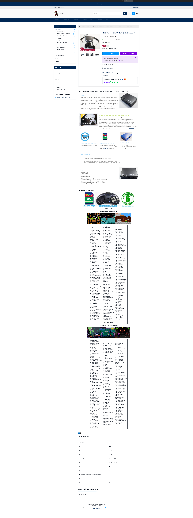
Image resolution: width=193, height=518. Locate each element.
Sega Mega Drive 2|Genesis (98, 26)
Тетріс (58, 40)
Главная (57, 19)
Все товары (66, 19)
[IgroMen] (56, 16)
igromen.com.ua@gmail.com (63, 97)
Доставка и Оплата (60, 55)
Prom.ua (103, 504)
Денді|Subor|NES (61, 31)
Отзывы (76, 19)
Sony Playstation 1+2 (62, 42)
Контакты (99, 19)
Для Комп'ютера (61, 47)
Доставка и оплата (87, 19)
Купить (102, 4)
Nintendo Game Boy (61, 45)
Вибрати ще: (109, 48)
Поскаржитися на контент (92, 507)
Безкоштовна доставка (107, 67)
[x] (80, 433)
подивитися (105, 148)
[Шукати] (125, 13)
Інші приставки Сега (111, 26)
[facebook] (79, 433)
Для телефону (60, 51)
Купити (111, 53)
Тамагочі (59, 38)
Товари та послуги (86, 26)
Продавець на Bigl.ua (96, 505)
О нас (106, 19)
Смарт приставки (61, 49)
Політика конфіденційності (104, 507)
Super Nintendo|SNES (62, 35)
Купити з (125, 53)
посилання (131, 128)
